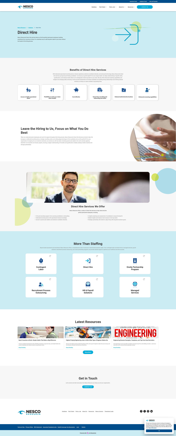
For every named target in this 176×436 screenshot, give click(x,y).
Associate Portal (133, 1)
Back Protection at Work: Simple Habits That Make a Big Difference (37, 340)
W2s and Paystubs (154, 1)
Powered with (83, 431)
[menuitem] (94, 7)
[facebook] (141, 410)
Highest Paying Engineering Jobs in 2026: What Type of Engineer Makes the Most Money (87, 340)
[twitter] (144, 410)
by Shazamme (92, 431)
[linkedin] (151, 410)
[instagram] (148, 410)
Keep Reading (22, 347)
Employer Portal (143, 1)
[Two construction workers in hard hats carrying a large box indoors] (41, 332)
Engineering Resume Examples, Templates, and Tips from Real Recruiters (133, 340)
